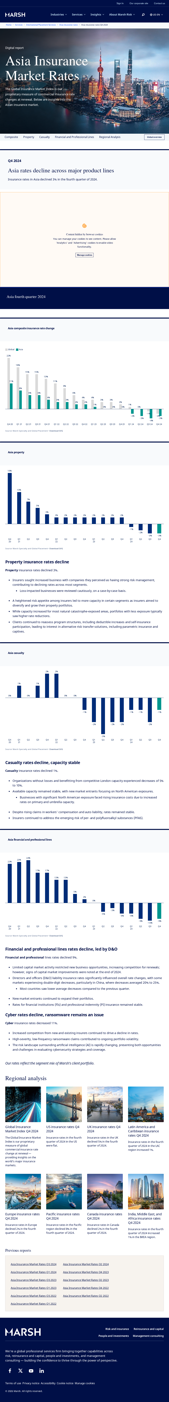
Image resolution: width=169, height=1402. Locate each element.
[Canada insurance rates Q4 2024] (105, 1191)
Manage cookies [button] (85, 1383)
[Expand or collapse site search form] (143, 15)
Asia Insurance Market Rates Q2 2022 (86, 1296)
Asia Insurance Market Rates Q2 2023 (86, 1280)
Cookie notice (65, 1383)
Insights (96, 14)
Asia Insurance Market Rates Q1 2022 (33, 1304)
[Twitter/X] (20, 1371)
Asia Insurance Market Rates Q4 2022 (86, 1288)
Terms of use (13, 1383)
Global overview (154, 137)
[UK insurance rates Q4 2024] (105, 1104)
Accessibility (48, 1383)
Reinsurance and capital (149, 1329)
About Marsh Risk (120, 14)
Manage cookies (84, 255)
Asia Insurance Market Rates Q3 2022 (33, 1296)
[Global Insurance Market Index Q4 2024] (23, 1104)
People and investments (114, 1336)
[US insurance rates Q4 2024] (64, 1104)
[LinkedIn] (42, 1371)
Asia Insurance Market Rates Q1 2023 (33, 1288)
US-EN (156, 14)
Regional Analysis (109, 137)
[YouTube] (31, 1371)
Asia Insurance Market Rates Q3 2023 (33, 1280)
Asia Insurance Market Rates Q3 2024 (33, 1264)
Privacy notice (30, 1383)
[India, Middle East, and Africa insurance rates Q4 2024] (146, 1191)
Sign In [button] (120, 3)
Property (28, 137)
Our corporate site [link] (139, 3)
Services (77, 14)
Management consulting (148, 1336)
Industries (57, 14)
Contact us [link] (159, 3)
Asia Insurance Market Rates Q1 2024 (33, 1272)
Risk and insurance (117, 1329)
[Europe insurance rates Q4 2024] (23, 1191)
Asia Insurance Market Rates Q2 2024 (86, 1264)
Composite (11, 137)
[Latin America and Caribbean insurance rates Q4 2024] (146, 1104)
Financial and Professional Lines (74, 137)
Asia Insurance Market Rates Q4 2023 (86, 1272)
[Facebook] (10, 1371)
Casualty (44, 137)
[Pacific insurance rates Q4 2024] (64, 1191)
